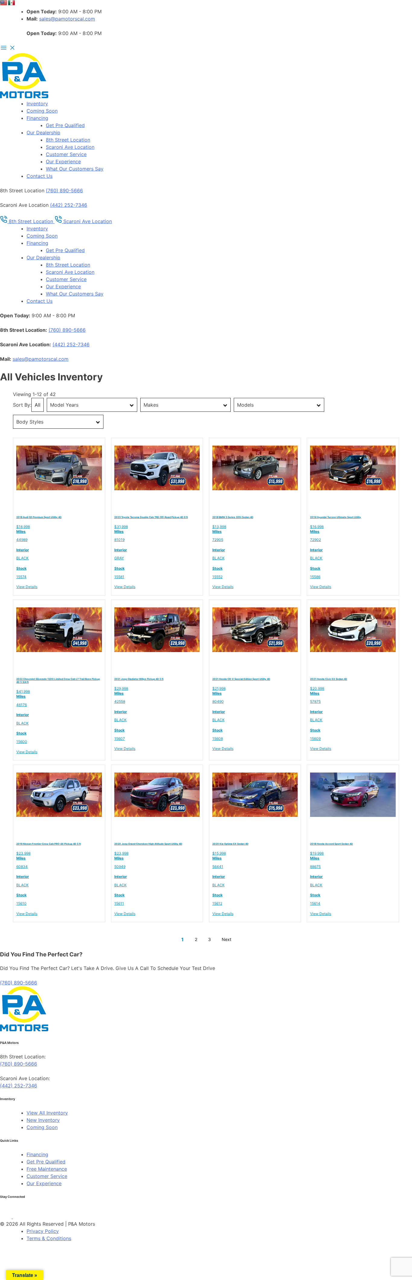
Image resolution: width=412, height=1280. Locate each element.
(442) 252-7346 (68, 205)
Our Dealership (43, 133)
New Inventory (43, 1120)
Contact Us (39, 176)
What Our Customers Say (74, 169)
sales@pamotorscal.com (67, 19)
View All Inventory (47, 1113)
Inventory (37, 104)
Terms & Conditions (49, 1238)
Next (226, 939)
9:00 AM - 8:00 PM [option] (64, 33)
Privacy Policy (43, 1231)
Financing (37, 118)
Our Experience (63, 161)
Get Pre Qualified (65, 125)
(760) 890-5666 (64, 190)
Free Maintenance (47, 1169)
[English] (3, 3)
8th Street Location (68, 140)
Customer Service (66, 154)
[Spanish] (11, 3)
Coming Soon (42, 111)
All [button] (37, 405)
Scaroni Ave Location (70, 147)
